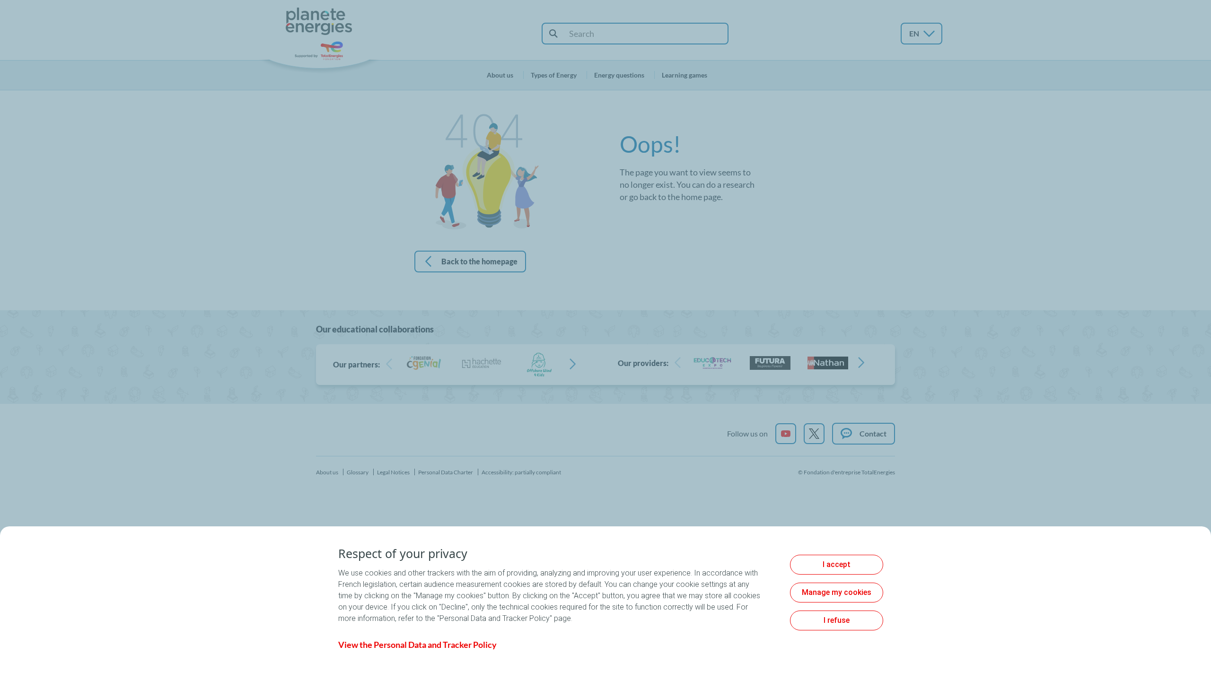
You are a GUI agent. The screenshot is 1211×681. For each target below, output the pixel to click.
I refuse (837, 620)
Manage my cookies (836, 592)
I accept (837, 564)
